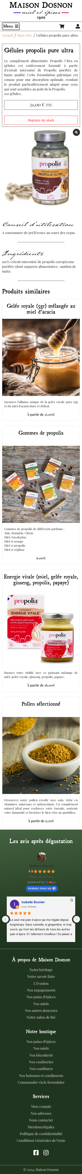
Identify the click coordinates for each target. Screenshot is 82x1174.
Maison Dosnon (42, 866)
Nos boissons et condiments (41, 1075)
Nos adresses (41, 1113)
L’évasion (41, 983)
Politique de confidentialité (41, 1133)
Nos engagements (41, 990)
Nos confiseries (41, 1061)
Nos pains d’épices (41, 996)
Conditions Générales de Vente (41, 1140)
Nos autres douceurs (41, 1010)
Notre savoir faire (41, 976)
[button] (11, 26)
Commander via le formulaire (41, 1082)
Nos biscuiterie (41, 1055)
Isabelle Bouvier (33, 902)
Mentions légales (41, 1127)
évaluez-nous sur (40, 888)
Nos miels (41, 1003)
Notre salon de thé (41, 1017)
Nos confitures (41, 1068)
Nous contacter (41, 1120)
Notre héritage (41, 969)
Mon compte (41, 1106)
